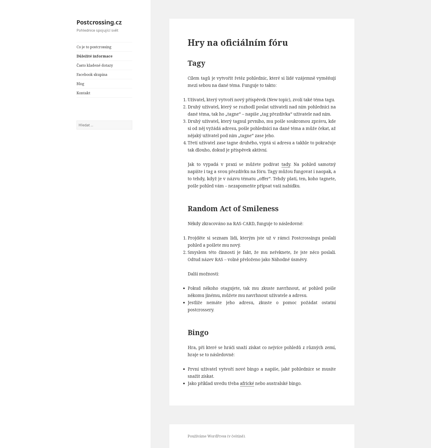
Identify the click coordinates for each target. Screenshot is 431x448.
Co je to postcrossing (94, 46)
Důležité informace (94, 56)
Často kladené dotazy (95, 65)
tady (285, 164)
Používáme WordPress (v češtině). (217, 436)
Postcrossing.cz (99, 22)
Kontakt (83, 92)
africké (247, 383)
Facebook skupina (92, 74)
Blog (80, 83)
